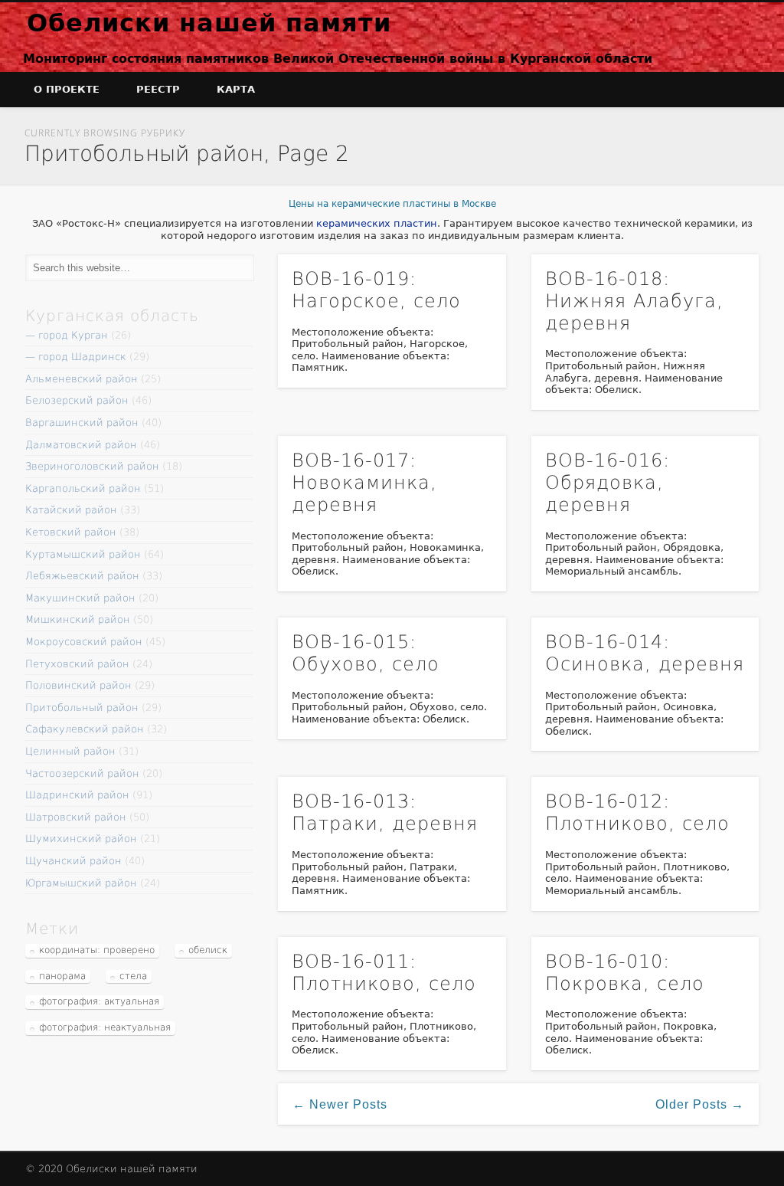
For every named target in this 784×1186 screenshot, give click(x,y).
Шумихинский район (81, 838)
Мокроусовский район (83, 641)
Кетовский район (70, 532)
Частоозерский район (82, 773)
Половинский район (78, 685)
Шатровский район (75, 817)
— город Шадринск (75, 356)
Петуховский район (77, 664)
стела (133, 976)
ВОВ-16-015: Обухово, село (365, 653)
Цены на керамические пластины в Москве (392, 203)
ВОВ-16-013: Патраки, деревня (385, 812)
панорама (62, 976)
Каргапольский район (83, 488)
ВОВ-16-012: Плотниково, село (637, 812)
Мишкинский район (77, 619)
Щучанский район (73, 861)
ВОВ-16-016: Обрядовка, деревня (607, 483)
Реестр (158, 89)
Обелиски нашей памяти (209, 23)
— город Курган (66, 335)
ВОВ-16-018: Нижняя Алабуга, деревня (634, 301)
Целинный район (70, 751)
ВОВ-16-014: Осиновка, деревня (644, 653)
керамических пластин (376, 223)
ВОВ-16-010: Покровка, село (624, 972)
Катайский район (71, 510)
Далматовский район (81, 444)
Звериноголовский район (92, 466)
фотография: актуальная (99, 1001)
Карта (236, 89)
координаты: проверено (97, 950)
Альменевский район (81, 379)
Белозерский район (77, 400)
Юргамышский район (81, 883)
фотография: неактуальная (105, 1027)
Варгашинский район (82, 422)
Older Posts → (699, 1104)
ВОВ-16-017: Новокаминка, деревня (364, 483)
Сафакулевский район (84, 729)
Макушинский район (80, 598)
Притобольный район (82, 707)
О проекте (67, 89)
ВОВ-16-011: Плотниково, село (384, 972)
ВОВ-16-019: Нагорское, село (376, 290)
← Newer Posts (339, 1104)
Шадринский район (77, 795)
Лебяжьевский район (82, 576)
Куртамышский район (83, 554)
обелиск (207, 950)
